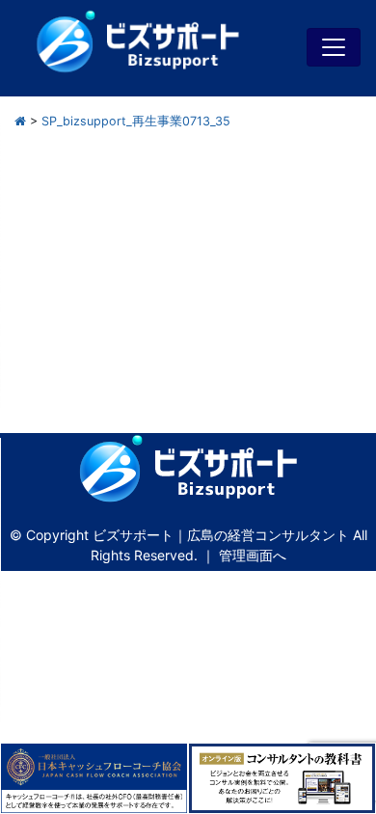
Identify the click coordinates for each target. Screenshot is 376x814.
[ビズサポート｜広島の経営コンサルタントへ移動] (20, 121)
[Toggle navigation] (334, 47)
